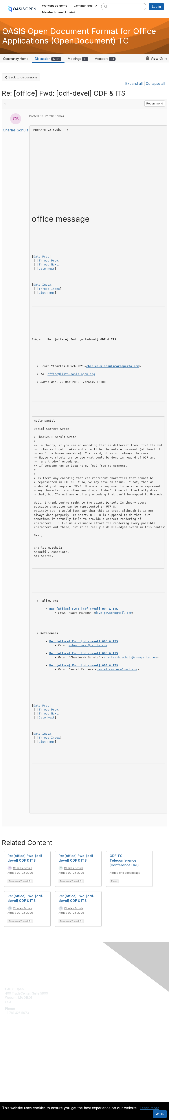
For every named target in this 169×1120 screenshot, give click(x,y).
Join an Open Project (20, 1048)
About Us (11, 1095)
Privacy (10, 1099)
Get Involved (14, 1042)
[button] (85, 5)
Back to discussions (22, 77)
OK (161, 1114)
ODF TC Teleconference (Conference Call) (124, 860)
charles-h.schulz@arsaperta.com (112, 366)
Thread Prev (48, 260)
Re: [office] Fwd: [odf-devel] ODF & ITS (83, 608)
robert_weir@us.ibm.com (88, 645)
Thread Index (49, 288)
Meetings (77, 59)
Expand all (134, 83)
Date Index (42, 284)
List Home (47, 292)
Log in (156, 6)
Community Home (15, 59)
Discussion (47, 59)
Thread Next (48, 264)
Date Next (47, 268)
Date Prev (41, 256)
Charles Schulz (15, 130)
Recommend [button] (154, 103)
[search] (105, 6)
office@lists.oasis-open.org (71, 374)
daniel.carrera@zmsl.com (117, 669)
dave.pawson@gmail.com (113, 612)
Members (104, 59)
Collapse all (155, 83)
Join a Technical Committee (25, 1055)
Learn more (149, 1108)
